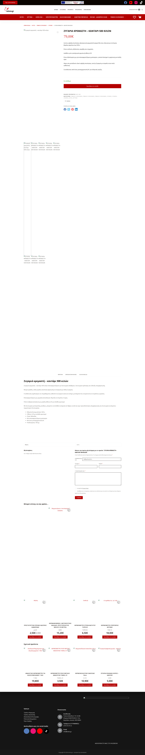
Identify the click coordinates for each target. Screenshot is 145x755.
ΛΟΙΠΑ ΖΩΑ (39, 17)
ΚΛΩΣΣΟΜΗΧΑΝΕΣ (65, 17)
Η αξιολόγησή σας (80, 471)
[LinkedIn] (76, 109)
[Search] (142, 9)
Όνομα (77, 463)
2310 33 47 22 (67, 726)
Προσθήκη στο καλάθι (92, 86)
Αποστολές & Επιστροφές (31, 717)
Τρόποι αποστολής (29, 715)
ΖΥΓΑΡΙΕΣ (109, 96)
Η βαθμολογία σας (78, 459)
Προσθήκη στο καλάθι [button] (35, 637)
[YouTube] (130, 2)
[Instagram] (136, 2)
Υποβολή (78, 497)
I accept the (83, 488)
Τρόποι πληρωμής (29, 712)
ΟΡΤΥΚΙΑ (29, 17)
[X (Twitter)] (68, 109)
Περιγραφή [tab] (60, 374)
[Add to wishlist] (44, 602)
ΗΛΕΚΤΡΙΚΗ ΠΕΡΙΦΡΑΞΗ (81, 17)
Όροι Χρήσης (28, 721)
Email (100, 463)
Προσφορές (78, 9)
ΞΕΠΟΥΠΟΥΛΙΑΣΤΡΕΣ (52, 17)
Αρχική (56, 9)
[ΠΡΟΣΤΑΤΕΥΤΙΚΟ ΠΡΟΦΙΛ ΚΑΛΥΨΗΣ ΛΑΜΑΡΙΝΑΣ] (35, 611)
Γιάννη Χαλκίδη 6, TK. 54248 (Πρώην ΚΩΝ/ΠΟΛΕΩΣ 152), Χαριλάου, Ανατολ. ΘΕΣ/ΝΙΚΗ (72, 718)
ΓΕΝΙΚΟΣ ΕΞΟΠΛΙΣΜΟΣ (117, 17)
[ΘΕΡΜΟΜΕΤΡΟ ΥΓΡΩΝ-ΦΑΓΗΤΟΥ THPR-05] (84, 611)
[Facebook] (125, 2)
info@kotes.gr (67, 731)
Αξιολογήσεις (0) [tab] (83, 374)
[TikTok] (141, 2)
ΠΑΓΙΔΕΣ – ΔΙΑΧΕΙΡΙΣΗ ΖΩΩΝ (98, 17)
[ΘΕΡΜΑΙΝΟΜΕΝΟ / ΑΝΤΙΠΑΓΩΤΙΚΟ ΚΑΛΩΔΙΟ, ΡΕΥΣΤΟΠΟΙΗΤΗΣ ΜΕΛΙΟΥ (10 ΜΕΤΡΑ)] (60, 564)
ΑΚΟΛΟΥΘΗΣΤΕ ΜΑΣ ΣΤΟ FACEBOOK (106, 743)
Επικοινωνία (87, 9)
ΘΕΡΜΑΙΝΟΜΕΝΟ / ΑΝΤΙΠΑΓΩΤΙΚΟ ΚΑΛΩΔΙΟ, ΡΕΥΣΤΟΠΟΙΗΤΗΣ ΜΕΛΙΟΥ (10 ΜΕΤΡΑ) (60, 625)
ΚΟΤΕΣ (22, 17)
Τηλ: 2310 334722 (10, 2)
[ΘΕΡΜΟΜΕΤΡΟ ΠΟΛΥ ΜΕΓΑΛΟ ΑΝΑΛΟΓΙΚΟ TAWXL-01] (60, 659)
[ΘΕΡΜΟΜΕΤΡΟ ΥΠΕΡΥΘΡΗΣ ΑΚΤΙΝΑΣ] (109, 611)
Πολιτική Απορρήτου (30, 719)
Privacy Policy (85, 488)
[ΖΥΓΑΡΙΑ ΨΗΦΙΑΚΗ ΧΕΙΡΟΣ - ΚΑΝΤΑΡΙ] (109, 659)
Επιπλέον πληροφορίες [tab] (71, 374)
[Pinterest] (72, 109)
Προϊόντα (70, 9)
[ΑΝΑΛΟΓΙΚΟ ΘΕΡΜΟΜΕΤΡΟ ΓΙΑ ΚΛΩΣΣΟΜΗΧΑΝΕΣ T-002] (35, 659)
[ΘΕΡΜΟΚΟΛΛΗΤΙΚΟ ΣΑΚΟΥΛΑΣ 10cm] (84, 659)
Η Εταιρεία (63, 9)
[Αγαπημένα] (134, 17)
